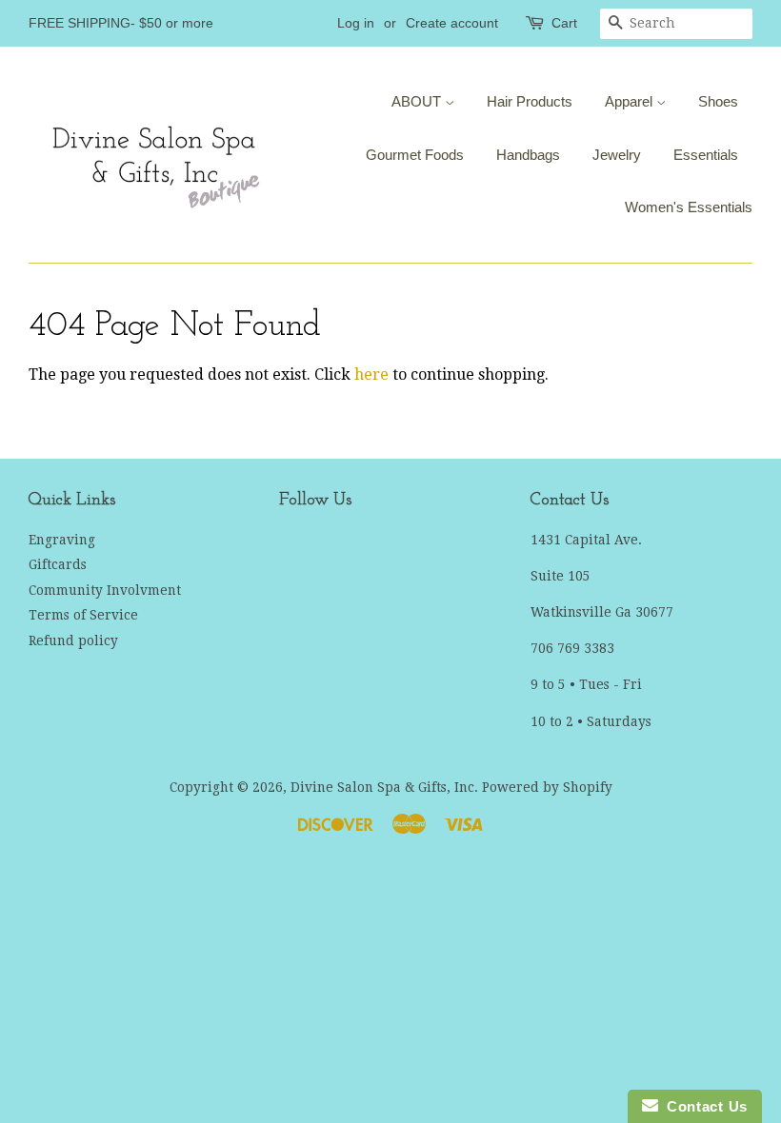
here (371, 374)
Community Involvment (105, 590)
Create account (452, 22)
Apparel (630, 101)
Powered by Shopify (547, 787)
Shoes (718, 101)
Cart (564, 22)
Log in (355, 22)
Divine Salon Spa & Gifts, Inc (382, 787)
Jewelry (616, 155)
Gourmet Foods (415, 155)
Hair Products (529, 101)
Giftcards (58, 564)
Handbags (528, 155)
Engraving (62, 539)
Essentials (705, 155)
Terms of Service (83, 614)
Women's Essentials (688, 207)
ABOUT (418, 101)
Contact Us (703, 1106)
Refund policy (73, 640)
